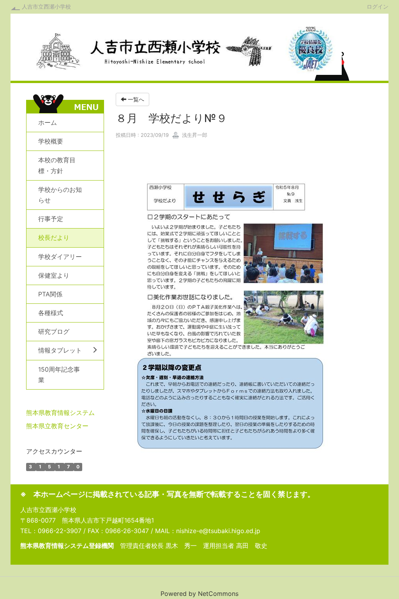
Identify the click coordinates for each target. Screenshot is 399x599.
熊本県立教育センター (57, 426)
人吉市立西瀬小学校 (46, 6)
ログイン (377, 6)
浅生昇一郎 (193, 135)
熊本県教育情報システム (60, 412)
